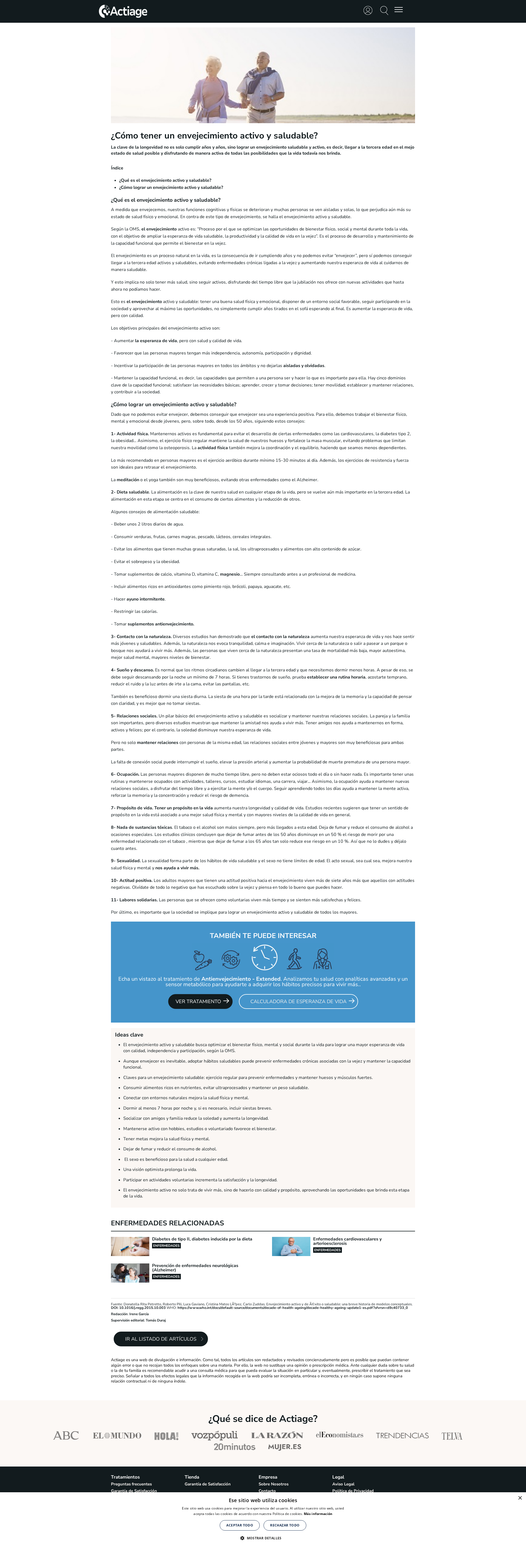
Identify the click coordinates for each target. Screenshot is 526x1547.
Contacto (267, 1491)
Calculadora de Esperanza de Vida (298, 1001)
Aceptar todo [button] (239, 1525)
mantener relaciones (157, 743)
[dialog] (263, 1519)
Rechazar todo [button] (284, 1525)
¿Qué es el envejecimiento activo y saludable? (165, 180)
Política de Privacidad (353, 1491)
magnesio (229, 574)
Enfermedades (166, 1245)
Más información (318, 1513)
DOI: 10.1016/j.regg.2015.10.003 (138, 1307)
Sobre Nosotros (273, 1484)
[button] (263, 1537)
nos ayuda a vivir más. (177, 868)
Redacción (119, 1314)
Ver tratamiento (198, 1001)
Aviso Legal (343, 1484)
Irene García (139, 1314)
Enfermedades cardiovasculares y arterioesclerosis (347, 1241)
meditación (128, 480)
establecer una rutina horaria (336, 677)
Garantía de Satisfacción (134, 1491)
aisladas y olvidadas (303, 366)
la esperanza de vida (156, 341)
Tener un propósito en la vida (183, 808)
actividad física (213, 448)
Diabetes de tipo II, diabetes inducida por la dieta (202, 1239)
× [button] (520, 1498)
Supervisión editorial (127, 1320)
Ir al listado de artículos (160, 1339)
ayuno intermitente (146, 599)
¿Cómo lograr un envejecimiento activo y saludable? (171, 187)
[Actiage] (123, 17)
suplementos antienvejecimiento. (161, 624)
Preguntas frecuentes (131, 1484)
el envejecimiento (159, 229)
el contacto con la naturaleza (280, 637)
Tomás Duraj (156, 1320)
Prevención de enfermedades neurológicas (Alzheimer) (195, 1268)
